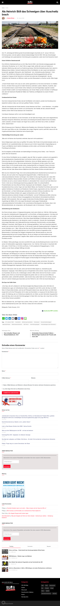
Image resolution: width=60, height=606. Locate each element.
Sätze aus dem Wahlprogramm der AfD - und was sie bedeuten (17, 430)
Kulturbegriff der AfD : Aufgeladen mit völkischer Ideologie (16, 435)
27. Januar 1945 (10, 322)
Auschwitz (17, 322)
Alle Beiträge (24, 585)
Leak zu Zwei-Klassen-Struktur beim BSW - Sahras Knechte (16, 426)
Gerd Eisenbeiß (6, 516)
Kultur (23, 594)
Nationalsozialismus (17, 324)
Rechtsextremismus (46, 593)
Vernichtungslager (34, 324)
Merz (43, 590)
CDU (46, 585)
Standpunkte (24, 597)
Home (3, 7)
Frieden (47, 588)
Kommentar (5, 351)
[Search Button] (57, 2)
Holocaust (36, 322)
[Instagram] (22, 318)
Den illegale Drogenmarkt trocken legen (18, 513)
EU (42, 588)
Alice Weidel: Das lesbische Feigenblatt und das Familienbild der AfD (25, 562)
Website (33, 378)
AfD (42, 585)
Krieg (52, 588)
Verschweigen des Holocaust (48, 324)
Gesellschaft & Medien (27, 592)
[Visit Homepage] (30, 2)
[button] (3, 602)
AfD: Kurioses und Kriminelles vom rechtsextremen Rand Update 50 (23, 510)
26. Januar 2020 (20, 18)
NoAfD (47, 590)
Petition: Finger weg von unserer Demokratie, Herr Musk (16, 443)
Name (4, 371)
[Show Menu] (2, 2)
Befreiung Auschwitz (27, 322)
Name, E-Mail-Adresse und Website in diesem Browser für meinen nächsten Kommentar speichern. (29, 385)
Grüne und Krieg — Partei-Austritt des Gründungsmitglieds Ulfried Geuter (27, 550)
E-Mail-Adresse (6, 378)
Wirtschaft (24, 590)
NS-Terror (26, 324)
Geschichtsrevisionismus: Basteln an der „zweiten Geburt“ (16, 422)
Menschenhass (6, 324)
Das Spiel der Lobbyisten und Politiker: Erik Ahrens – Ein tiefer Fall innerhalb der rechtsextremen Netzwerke (28, 439)
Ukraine (54, 593)
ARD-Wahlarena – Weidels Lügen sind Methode (20, 556)
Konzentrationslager (46, 322)
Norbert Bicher (10, 18)
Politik (7, 7)
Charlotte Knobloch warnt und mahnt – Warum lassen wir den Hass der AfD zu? (26, 508)
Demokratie (52, 585)
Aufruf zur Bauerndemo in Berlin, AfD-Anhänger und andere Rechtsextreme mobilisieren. (30, 568)
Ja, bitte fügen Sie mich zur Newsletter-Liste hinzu (16, 389)
